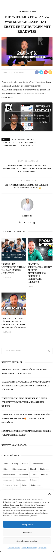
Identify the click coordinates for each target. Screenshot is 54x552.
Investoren (7, 480)
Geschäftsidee (9, 474)
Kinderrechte (21, 480)
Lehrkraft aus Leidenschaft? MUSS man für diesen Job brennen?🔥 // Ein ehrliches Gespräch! (26, 418)
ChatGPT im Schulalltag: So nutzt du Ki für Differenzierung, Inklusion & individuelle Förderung (40, 273)
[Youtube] (34, 223)
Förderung (44, 469)
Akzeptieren (27, 524)
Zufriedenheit (26, 145)
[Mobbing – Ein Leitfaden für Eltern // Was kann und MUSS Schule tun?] (14, 249)
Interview (44, 474)
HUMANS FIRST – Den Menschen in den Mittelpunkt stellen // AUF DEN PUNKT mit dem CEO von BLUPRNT (27, 169)
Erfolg (6, 469)
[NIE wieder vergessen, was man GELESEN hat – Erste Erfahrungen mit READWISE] (27, 51)
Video (33, 12)
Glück (34, 474)
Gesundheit (23, 474)
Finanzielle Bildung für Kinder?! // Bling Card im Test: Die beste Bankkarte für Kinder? (24, 402)
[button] (49, 493)
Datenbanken (37, 463)
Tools (20, 142)
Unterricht (30, 142)
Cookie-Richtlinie (14, 548)
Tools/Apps (23, 12)
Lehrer (24, 485)
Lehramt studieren (10, 485)
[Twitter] (24, 223)
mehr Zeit (32, 139)
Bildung (21, 139)
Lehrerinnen (36, 485)
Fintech (33, 469)
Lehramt (33, 480)
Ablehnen (27, 532)
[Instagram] (29, 223)
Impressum (42, 548)
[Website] (19, 223)
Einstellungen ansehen (27, 541)
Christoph (6, 72)
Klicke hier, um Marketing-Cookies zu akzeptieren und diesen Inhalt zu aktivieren (27, 117)
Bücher (25, 463)
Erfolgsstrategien (19, 469)
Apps (14, 139)
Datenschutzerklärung (29, 548)
